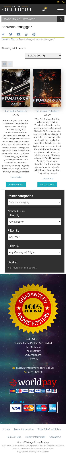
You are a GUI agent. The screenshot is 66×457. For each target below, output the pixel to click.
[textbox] (34, 202)
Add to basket (15, 184)
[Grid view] (4, 64)
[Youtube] (18, 34)
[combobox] (29, 19)
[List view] (10, 64)
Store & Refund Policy (49, 429)
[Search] (60, 19)
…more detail (16, 177)
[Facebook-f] (3, 34)
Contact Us (55, 437)
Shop (13, 39)
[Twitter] (10, 34)
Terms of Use (14, 437)
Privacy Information (35, 437)
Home (5, 39)
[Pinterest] (33, 34)
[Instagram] (26, 34)
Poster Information (24, 429)
